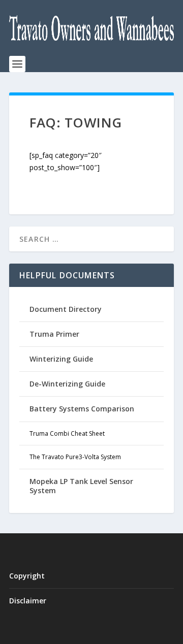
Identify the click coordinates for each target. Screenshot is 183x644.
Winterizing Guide (61, 359)
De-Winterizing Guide (67, 384)
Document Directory (65, 309)
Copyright (27, 576)
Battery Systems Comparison (81, 408)
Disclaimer (27, 600)
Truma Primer (54, 334)
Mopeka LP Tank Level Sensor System (81, 485)
